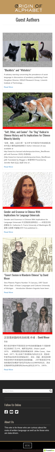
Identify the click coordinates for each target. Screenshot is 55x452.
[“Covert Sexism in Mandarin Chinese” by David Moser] (27, 254)
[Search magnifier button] (50, 391)
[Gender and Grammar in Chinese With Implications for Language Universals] (27, 189)
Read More (8, 87)
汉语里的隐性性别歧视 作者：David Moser (27, 337)
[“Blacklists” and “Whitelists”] (27, 49)
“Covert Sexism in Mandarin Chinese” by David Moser (26, 276)
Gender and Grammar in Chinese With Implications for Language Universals (22, 213)
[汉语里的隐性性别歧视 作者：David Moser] (27, 315)
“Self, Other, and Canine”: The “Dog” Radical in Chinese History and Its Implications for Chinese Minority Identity (27, 135)
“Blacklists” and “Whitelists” (17, 70)
